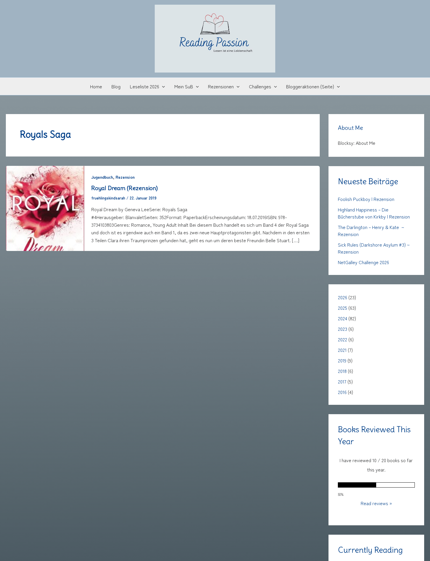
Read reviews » (376, 503)
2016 (342, 391)
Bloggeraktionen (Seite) (310, 86)
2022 (342, 339)
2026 (342, 297)
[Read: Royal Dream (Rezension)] (45, 207)
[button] (162, 86)
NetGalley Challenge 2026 (363, 262)
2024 (342, 318)
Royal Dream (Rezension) (124, 188)
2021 (342, 349)
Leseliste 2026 (144, 86)
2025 (342, 307)
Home (96, 86)
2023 (342, 328)
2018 (342, 370)
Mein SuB (183, 86)
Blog (116, 86)
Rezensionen (221, 86)
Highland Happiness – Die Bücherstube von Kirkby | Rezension (374, 213)
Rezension (125, 177)
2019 (342, 360)
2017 (342, 381)
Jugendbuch (102, 177)
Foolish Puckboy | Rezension (366, 198)
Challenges (260, 86)
